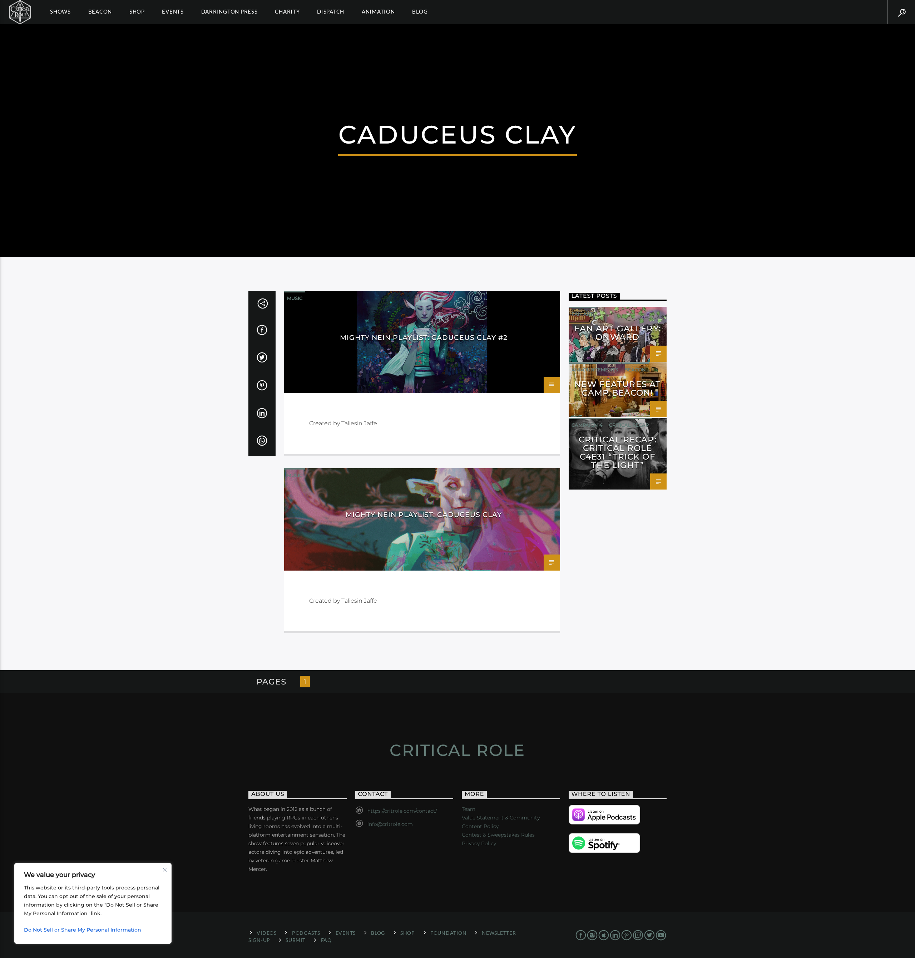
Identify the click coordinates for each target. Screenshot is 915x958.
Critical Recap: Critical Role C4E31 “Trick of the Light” (618, 452)
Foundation (448, 933)
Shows (60, 11)
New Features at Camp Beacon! (617, 388)
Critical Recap (629, 425)
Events (173, 11)
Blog (419, 11)
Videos (266, 933)
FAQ (326, 940)
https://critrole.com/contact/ (402, 811)
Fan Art (582, 314)
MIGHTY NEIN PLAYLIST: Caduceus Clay (424, 514)
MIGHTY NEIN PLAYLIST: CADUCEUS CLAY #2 (423, 337)
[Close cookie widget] (165, 870)
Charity (287, 11)
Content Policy (480, 826)
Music (294, 298)
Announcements (595, 369)
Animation (378, 11)
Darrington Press (229, 11)
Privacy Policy (479, 843)
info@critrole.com (390, 824)
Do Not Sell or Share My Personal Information (82, 930)
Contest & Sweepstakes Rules (498, 835)
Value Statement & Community (501, 817)
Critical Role (457, 750)
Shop (137, 11)
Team (468, 809)
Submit (295, 940)
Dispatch (330, 11)
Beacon (100, 11)
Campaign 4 (587, 425)
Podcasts (306, 933)
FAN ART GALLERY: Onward (617, 332)
